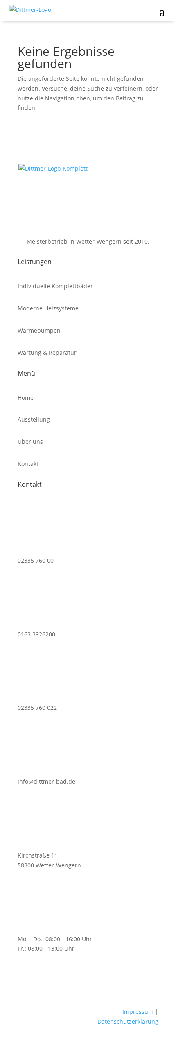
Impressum (137, 1011)
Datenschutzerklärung (127, 1021)
